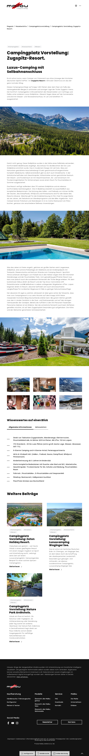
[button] (76, 6)
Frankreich (29, 600)
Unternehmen (76, 702)
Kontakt (58, 705)
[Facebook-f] (8, 723)
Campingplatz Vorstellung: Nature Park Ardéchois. (22, 609)
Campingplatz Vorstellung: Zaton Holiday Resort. (22, 539)
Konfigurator (11, 702)
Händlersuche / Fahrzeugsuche (18, 699)
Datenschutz (20, 739)
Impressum (11, 739)
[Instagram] (17, 723)
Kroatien (28, 530)
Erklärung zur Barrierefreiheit (45, 740)
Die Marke (74, 699)
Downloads (59, 702)
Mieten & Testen (13, 705)
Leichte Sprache (75, 739)
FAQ (56, 699)
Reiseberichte (21, 26)
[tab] (20, 427)
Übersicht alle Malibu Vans (42, 705)
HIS (67, 739)
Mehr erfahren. (22, 677)
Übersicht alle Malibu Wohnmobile (42, 710)
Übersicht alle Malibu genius (42, 700)
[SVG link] (17, 5)
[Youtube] (12, 723)
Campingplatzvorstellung (39, 26)
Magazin (10, 26)
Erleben (73, 705)
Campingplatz (14, 46)
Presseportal (60, 739)
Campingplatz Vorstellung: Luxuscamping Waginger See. (59, 540)
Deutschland (27, 46)
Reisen (38, 46)
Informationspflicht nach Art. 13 (37, 739)
